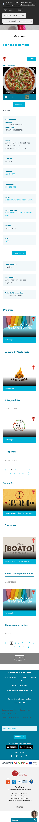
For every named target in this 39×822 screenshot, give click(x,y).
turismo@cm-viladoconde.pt (19, 690)
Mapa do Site (19, 703)
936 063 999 (10, 187)
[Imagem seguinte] (32, 81)
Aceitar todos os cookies (14, 15)
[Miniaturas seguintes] (32, 98)
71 (23, 647)
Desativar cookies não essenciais (18, 21)
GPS (7, 241)
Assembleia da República (19, 798)
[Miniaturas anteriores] (21, 98)
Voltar (21, 658)
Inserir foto (19, 104)
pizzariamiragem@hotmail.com (19, 200)
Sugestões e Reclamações (19, 699)
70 (19, 647)
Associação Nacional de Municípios (19, 800)
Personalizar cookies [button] (12, 10)
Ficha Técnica (19, 787)
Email (8, 723)
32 (23, 473)
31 (19, 473)
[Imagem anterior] (6, 81)
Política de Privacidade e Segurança (19, 789)
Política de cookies (27, 5)
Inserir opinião (19, 253)
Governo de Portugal (19, 794)
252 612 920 (10, 174)
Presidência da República (19, 796)
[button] (28, 97)
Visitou (31, 59)
